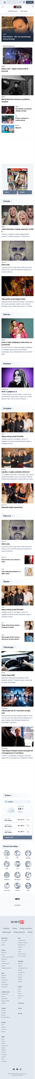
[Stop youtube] (17, 1069)
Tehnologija (8, 647)
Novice (17, 125)
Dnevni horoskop (10, 846)
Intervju (6, 314)
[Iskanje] (33, 6)
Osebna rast (4, 389)
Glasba (3, 340)
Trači (2, 434)
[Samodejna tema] (20, 2)
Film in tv (7, 516)
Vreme (7, 795)
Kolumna (7, 364)
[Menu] (2, 7)
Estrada (6, 201)
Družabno (7, 408)
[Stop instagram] (20, 1069)
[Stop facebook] (13, 1069)
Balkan (4, 34)
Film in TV (4, 262)
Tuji (16, 116)
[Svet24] (3, 2)
